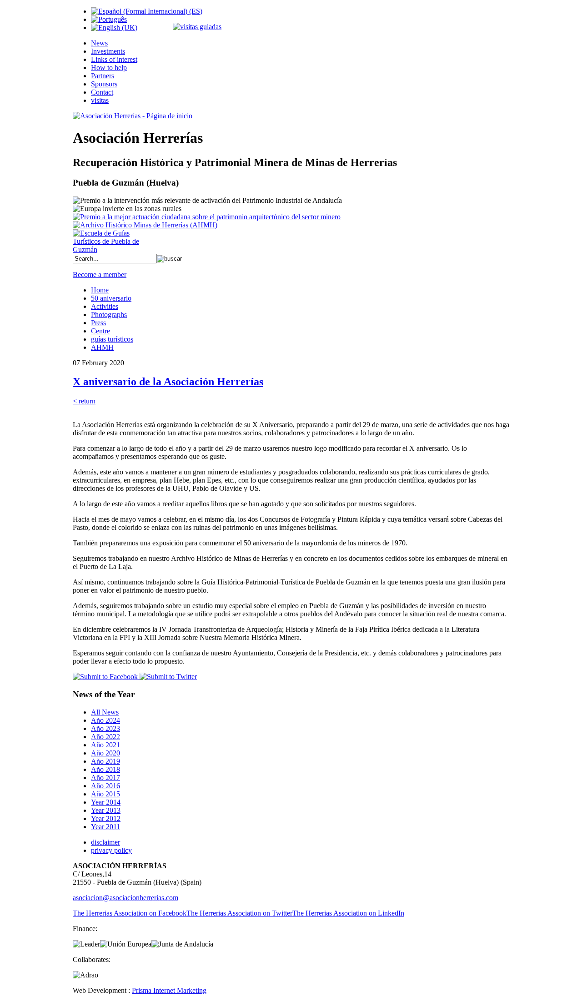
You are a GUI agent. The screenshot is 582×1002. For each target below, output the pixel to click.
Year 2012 (105, 818)
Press (98, 323)
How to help (109, 67)
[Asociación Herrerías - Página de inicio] (132, 116)
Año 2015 (105, 794)
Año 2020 (105, 753)
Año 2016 (105, 786)
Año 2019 (105, 761)
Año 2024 (105, 720)
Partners (102, 76)
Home (100, 290)
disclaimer (105, 842)
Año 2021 (105, 745)
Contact (102, 92)
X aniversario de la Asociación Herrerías (168, 382)
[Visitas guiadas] (197, 26)
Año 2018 (105, 769)
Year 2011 (105, 827)
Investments (108, 51)
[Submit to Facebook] (105, 676)
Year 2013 (105, 810)
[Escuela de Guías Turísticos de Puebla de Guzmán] (109, 249)
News (99, 43)
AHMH (102, 347)
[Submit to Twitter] (167, 676)
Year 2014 (105, 802)
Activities (104, 306)
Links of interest (114, 59)
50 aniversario (111, 298)
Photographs (109, 314)
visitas (100, 100)
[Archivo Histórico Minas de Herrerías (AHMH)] (145, 225)
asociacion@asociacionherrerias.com (125, 897)
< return (84, 401)
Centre (100, 331)
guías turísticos (112, 339)
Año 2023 (105, 728)
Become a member (99, 274)
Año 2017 (105, 777)
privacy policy (111, 850)
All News (105, 712)
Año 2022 (105, 736)
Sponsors (104, 84)
